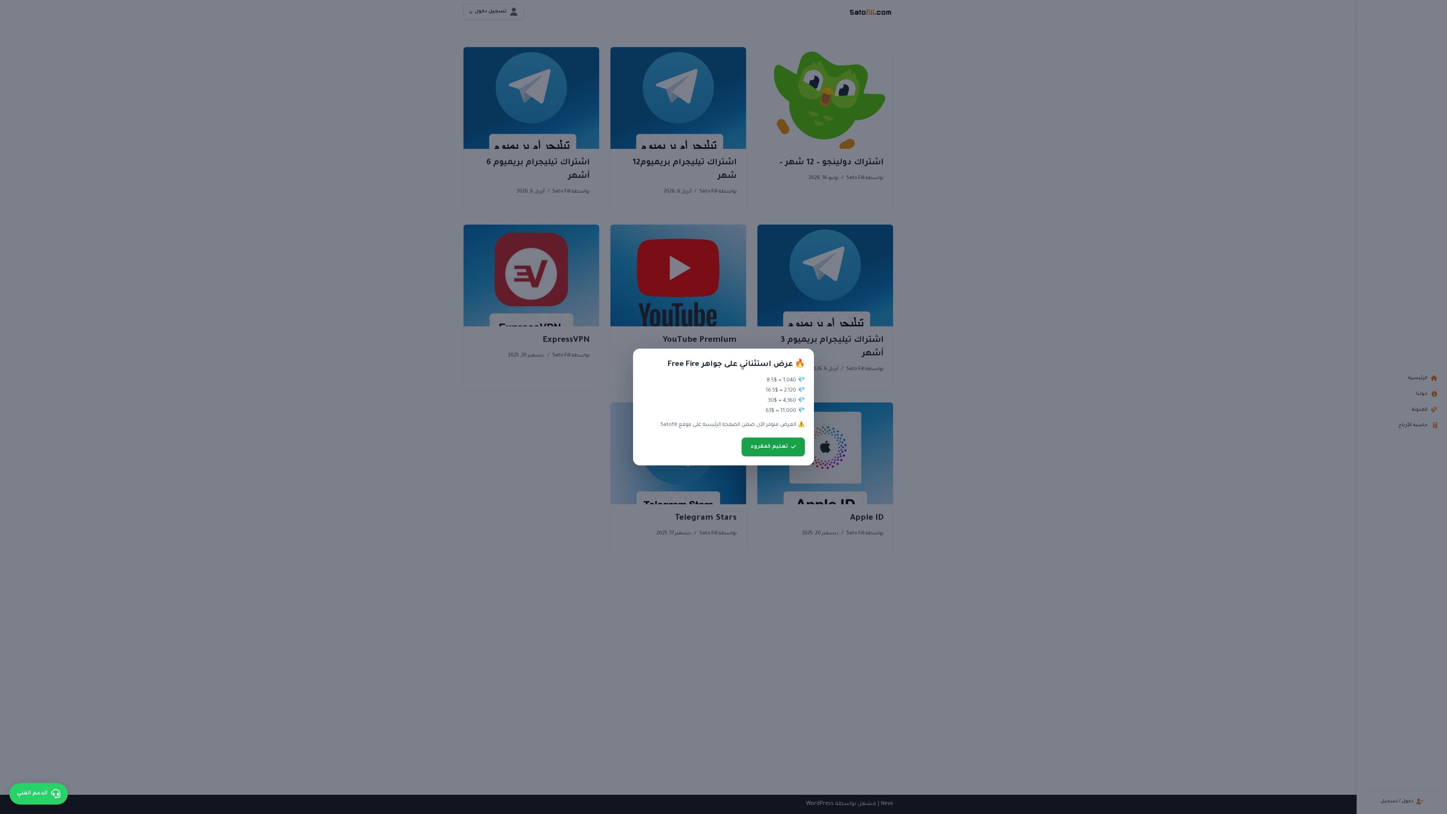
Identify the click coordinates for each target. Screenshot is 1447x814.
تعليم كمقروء (769, 447)
